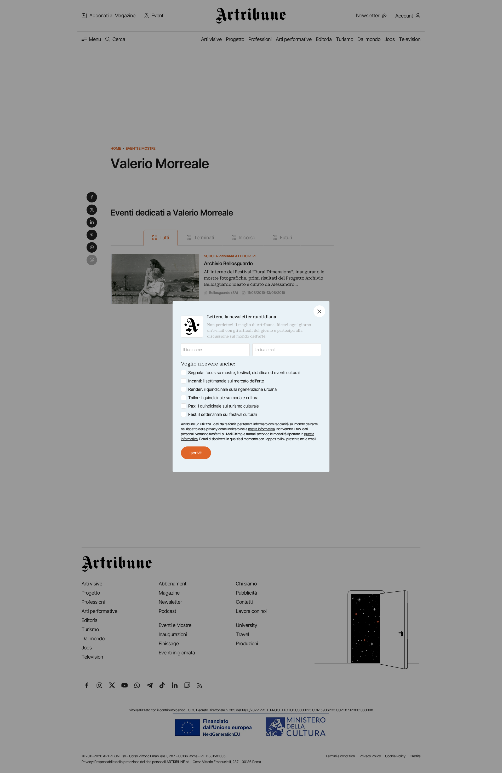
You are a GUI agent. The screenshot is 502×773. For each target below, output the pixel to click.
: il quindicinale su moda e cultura (223, 397)
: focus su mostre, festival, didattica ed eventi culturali (244, 372)
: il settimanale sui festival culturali (222, 414)
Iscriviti (196, 452)
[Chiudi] (319, 311)
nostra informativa (261, 429)
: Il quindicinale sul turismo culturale (223, 406)
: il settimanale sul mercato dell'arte (226, 380)
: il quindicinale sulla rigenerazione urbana (232, 389)
